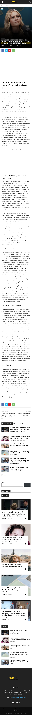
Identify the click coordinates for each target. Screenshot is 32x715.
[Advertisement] (16, 66)
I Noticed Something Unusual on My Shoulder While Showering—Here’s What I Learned (20, 452)
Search (3, 482)
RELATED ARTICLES (7, 423)
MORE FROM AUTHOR (18, 423)
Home (2, 5)
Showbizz (7, 5)
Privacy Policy (15, 709)
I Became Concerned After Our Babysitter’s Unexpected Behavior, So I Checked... (19, 662)
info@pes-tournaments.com (19, 697)
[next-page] (5, 475)
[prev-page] (2, 475)
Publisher (4, 45)
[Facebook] (2, 50)
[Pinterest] (9, 50)
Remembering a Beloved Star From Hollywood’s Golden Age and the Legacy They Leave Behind (20, 438)
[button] (2, 2)
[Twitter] (6, 50)
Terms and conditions (23, 709)
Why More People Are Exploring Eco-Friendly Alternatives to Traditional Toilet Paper (19, 469)
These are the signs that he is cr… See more (24, 414)
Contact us (16, 710)
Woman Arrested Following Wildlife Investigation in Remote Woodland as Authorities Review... (19, 632)
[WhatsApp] (13, 50)
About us (9, 709)
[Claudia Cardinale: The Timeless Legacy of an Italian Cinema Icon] (5, 445)
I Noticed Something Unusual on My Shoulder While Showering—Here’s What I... (19, 654)
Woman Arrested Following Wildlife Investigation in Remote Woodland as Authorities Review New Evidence (13, 514)
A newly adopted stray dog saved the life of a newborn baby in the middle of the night (8, 416)
